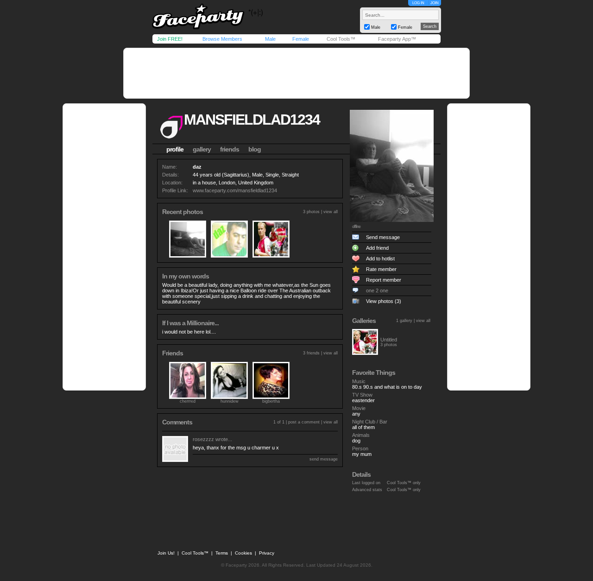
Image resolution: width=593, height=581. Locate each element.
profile (174, 149)
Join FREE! (170, 39)
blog (254, 149)
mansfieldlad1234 (252, 119)
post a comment (304, 422)
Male (270, 39)
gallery (202, 149)
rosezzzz (203, 439)
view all (330, 211)
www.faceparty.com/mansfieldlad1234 (235, 190)
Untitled (388, 339)
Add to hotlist (380, 258)
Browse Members (222, 39)
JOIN (434, 3)
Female (300, 39)
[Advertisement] (296, 73)
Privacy (266, 553)
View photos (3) (383, 301)
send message (323, 459)
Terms (221, 553)
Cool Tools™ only (404, 482)
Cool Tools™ (341, 39)
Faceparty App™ (397, 39)
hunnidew (230, 401)
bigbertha (271, 401)
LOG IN (418, 3)
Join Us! (166, 553)
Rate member (381, 269)
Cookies (243, 553)
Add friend (377, 248)
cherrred (188, 401)
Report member (383, 280)
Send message (383, 237)
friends (229, 149)
